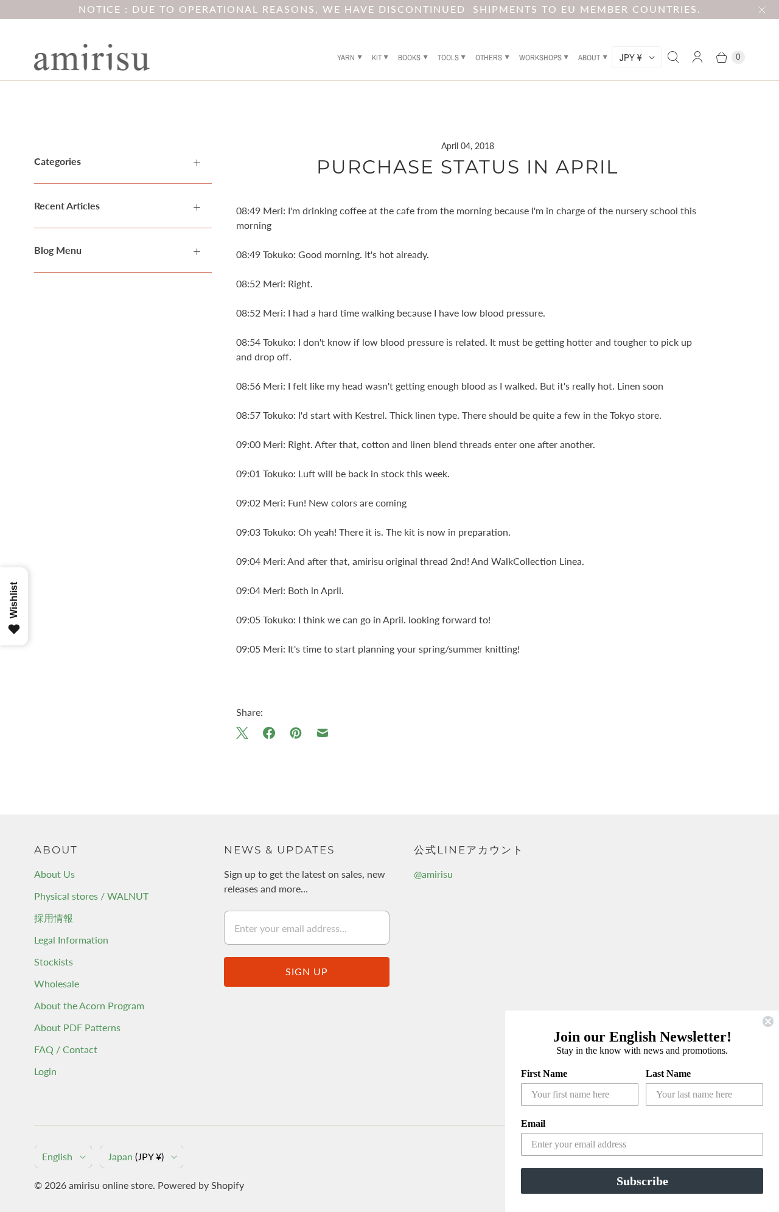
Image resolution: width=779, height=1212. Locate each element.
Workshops (540, 57)
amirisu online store (111, 1185)
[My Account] (697, 57)
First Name (544, 1073)
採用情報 (53, 917)
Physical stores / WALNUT (91, 896)
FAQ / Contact (65, 1049)
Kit (377, 57)
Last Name (668, 1073)
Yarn (346, 57)
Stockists (53, 961)
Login (45, 1071)
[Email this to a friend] (322, 733)
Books (409, 57)
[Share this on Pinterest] (295, 733)
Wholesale (56, 983)
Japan (136, 1156)
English (57, 1156)
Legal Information (71, 939)
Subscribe (642, 1181)
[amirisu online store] (92, 57)
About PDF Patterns (77, 1027)
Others (488, 57)
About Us (54, 874)
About (589, 57)
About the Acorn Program (89, 1005)
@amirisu (433, 874)
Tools (448, 57)
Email (533, 1123)
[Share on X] (246, 733)
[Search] (673, 57)
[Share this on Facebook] (269, 733)
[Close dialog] (768, 1021)
